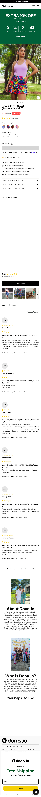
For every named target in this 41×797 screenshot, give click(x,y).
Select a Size (6, 132)
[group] (20, 274)
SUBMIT (20, 788)
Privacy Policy (32, 794)
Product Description (13, 180)
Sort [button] (3, 305)
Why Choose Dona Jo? (13, 184)
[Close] (37, 753)
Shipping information (13, 188)
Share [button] (25, 352)
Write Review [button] (20, 283)
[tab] (32, 312)
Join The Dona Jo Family (13, 746)
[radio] (4, 127)
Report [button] (21, 352)
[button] (20, 118)
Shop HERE (20, 37)
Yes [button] (17, 352)
